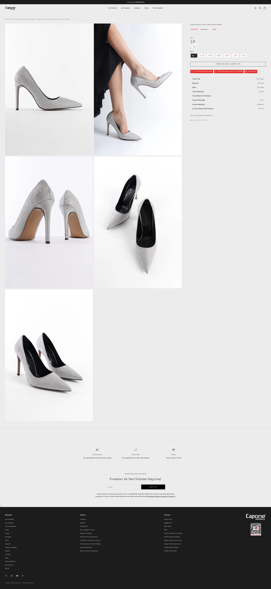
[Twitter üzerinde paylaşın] (200, 120)
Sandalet (8, 537)
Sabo (7, 558)
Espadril (7, 544)
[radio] (193, 44)
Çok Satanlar (125, 8)
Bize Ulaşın (168, 526)
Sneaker (8, 554)
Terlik (7, 540)
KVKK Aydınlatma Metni (172, 537)
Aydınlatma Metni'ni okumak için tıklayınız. (161, 496)
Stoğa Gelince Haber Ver (228, 64)
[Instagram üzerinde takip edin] (12, 576)
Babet (7, 530)
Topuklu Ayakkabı (11, 547)
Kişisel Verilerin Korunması (173, 540)
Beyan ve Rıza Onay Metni (89, 551)
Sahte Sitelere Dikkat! (171, 547)
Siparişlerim (84, 526)
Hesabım (83, 519)
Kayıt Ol (153, 487)
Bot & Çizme (9, 565)
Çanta (146, 8)
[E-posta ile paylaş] (206, 120)
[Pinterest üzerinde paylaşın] (203, 120)
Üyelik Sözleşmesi (86, 547)
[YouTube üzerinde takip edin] (17, 576)
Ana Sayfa (8, 19)
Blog (165, 530)
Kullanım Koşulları (86, 533)
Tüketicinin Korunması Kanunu (90, 540)
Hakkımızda (168, 519)
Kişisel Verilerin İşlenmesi (172, 544)
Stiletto (7, 551)
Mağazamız (168, 523)
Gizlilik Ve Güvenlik (170, 551)
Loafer (7, 533)
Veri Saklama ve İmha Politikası (90, 544)
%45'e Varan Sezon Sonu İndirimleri (23, 19)
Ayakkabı (137, 8)
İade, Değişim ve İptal (87, 530)
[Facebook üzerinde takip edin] (6, 576)
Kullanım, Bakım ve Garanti (173, 533)
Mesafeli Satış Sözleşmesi (88, 537)
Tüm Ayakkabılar (10, 526)
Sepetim (83, 523)
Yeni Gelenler (112, 8)
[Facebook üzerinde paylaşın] (197, 120)
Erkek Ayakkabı (158, 8)
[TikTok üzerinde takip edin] (23, 576)
